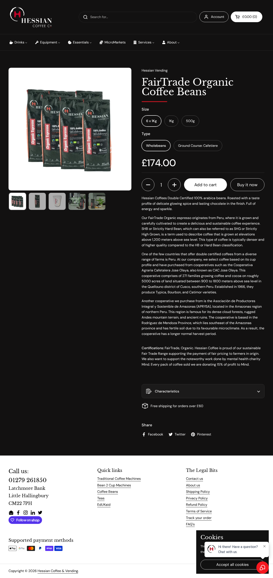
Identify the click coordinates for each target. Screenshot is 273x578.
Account (217, 16)
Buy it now (247, 184)
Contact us (194, 478)
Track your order (199, 518)
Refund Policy (196, 504)
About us (193, 485)
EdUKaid (103, 504)
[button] (246, 17)
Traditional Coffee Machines (119, 478)
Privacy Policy (197, 498)
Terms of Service (199, 511)
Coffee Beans (107, 491)
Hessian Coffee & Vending (58, 571)
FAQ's (190, 524)
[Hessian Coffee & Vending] (31, 17)
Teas (101, 498)
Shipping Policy (198, 491)
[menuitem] (18, 42)
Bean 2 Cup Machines (114, 485)
